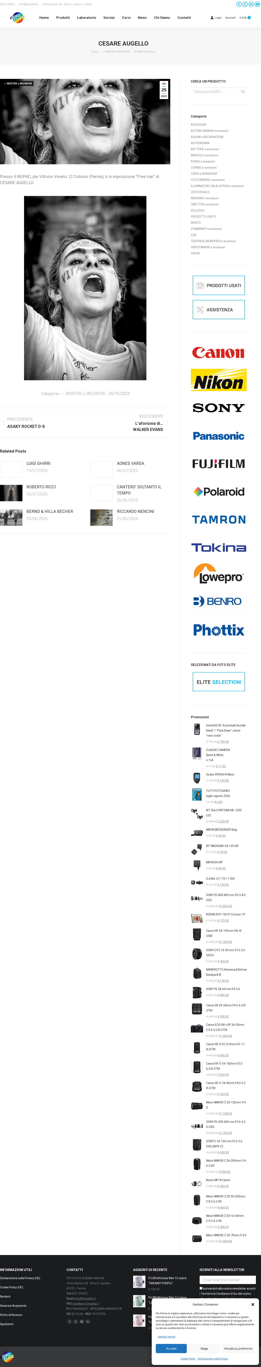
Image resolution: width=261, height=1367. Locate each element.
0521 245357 (7, 4)
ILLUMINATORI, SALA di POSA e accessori (217, 186)
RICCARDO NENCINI (135, 511)
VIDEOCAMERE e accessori (208, 247)
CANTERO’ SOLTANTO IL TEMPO (139, 490)
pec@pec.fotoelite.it (86, 1303)
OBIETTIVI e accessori (205, 204)
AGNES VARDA (130, 463)
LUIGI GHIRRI (39, 463)
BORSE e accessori (203, 161)
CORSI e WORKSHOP (204, 173)
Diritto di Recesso (11, 1315)
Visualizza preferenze (238, 1348)
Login (218, 17)
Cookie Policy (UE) (11, 1287)
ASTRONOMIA (200, 143)
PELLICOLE (198, 210)
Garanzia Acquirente (13, 1305)
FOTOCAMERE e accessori (208, 179)
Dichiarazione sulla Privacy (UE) (20, 1278)
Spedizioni (6, 1324)
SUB (193, 235)
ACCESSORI (198, 124)
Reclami (5, 1296)
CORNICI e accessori (204, 167)
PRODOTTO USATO (203, 216)
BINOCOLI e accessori (204, 155)
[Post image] (11, 469)
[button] (253, 1304)
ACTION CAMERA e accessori (210, 130)
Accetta (171, 1348)
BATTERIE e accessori (205, 149)
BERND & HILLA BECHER (50, 511)
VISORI (195, 253)
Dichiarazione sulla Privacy (213, 1358)
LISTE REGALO (200, 192)
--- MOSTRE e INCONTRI (18, 83)
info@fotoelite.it (28, 4)
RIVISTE (196, 222)
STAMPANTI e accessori (206, 228)
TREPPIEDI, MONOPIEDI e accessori (213, 241)
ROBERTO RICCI (41, 486)
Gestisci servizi (166, 1336)
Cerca (242, 91)
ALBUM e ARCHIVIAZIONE (207, 137)
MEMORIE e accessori (205, 198)
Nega (204, 1348)
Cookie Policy (188, 1358)
